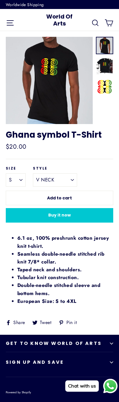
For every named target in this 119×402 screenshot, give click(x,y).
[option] (49, 80)
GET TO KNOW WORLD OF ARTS (54, 343)
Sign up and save (35, 362)
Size (11, 168)
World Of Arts (59, 20)
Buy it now (59, 215)
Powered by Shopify (18, 392)
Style (40, 168)
